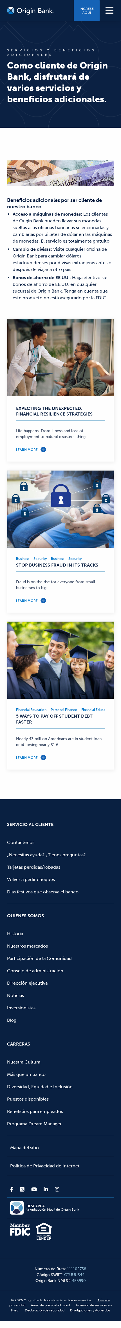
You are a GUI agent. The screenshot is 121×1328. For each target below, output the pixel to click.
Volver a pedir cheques (31, 879)
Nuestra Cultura (23, 1062)
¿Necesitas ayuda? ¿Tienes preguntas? (46, 854)
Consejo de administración (35, 970)
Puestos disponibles (28, 1099)
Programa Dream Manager (34, 1123)
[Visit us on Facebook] (13, 1189)
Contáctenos (20, 842)
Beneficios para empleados (35, 1111)
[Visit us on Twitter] (22, 1189)
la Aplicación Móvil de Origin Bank (52, 1207)
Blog (11, 1020)
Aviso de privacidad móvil (50, 1305)
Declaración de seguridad (44, 1310)
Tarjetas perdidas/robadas (33, 867)
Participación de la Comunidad (39, 958)
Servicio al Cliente (30, 824)
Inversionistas (21, 1007)
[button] (109, 10)
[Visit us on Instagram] (55, 1189)
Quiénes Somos (25, 915)
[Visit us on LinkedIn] (45, 1189)
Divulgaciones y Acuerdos (90, 1310)
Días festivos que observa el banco (43, 892)
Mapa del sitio (24, 1147)
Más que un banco (26, 1074)
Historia (15, 933)
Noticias (15, 995)
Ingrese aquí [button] (87, 11)
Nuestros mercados (27, 946)
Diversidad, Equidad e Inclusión (40, 1086)
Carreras (18, 1044)
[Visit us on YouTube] (34, 1189)
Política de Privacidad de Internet (45, 1166)
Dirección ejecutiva (27, 983)
